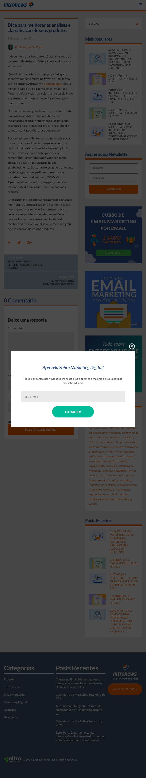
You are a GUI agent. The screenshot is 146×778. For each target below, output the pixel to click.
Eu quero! (73, 411)
